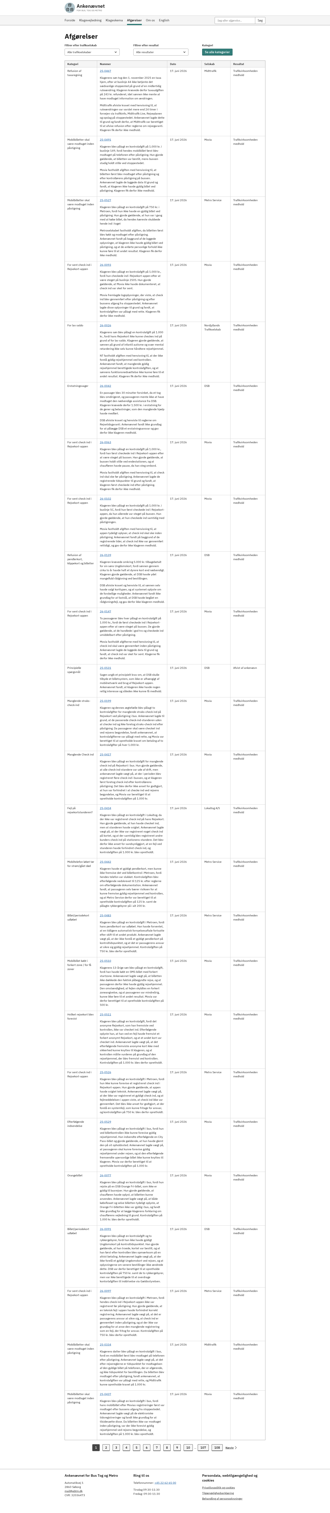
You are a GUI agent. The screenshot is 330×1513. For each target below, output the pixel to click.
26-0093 (105, 264)
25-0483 (105, 915)
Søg (260, 20)
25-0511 (105, 1014)
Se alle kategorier (217, 52)
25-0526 (105, 1072)
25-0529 (105, 1121)
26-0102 (105, 498)
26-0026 (105, 325)
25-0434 (105, 808)
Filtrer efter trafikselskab (81, 45)
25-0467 (105, 71)
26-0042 (105, 386)
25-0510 (105, 960)
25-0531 (105, 668)
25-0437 (105, 1394)
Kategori (207, 45)
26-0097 (105, 1291)
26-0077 (105, 1175)
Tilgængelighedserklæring (218, 1493)
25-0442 (105, 861)
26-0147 (105, 611)
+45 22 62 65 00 (165, 1482)
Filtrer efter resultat (146, 45)
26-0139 (105, 555)
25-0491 (105, 139)
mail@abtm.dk (73, 1491)
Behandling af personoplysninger (222, 1498)
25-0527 (105, 200)
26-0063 (105, 442)
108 (217, 1448)
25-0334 (105, 1344)
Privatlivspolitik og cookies (218, 1487)
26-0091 (105, 1229)
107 (203, 1448)
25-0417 (105, 754)
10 (188, 1448)
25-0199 (105, 701)
